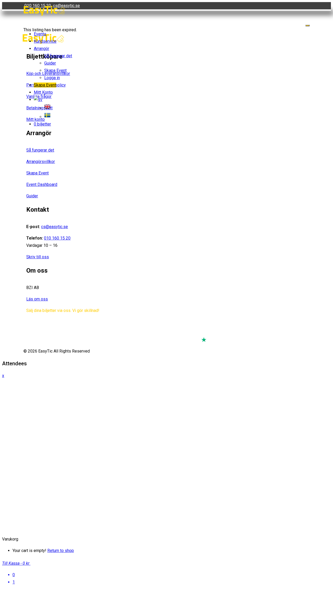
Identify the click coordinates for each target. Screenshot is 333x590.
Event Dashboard (41, 184)
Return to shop (60, 550)
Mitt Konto (43, 92)
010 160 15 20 (57, 238)
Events (40, 34)
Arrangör (41, 48)
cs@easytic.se (54, 226)
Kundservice (45, 41)
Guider (50, 63)
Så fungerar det (58, 55)
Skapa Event (55, 70)
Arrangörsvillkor (40, 161)
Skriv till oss (37, 256)
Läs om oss (37, 299)
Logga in (52, 77)
